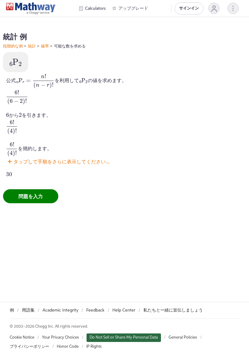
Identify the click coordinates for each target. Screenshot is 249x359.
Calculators (95, 8)
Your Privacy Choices (60, 338)
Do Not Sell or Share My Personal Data (124, 338)
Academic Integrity (60, 310)
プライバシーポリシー (29, 347)
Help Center (123, 310)
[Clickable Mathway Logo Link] (31, 8)
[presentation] (15, 62)
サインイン (189, 8)
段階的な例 (13, 46)
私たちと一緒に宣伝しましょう (173, 310)
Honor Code (68, 347)
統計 (32, 46)
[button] (214, 8)
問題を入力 (31, 196)
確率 (45, 46)
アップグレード (133, 8)
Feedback (95, 310)
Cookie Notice (22, 338)
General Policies (183, 338)
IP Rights (94, 347)
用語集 (28, 310)
